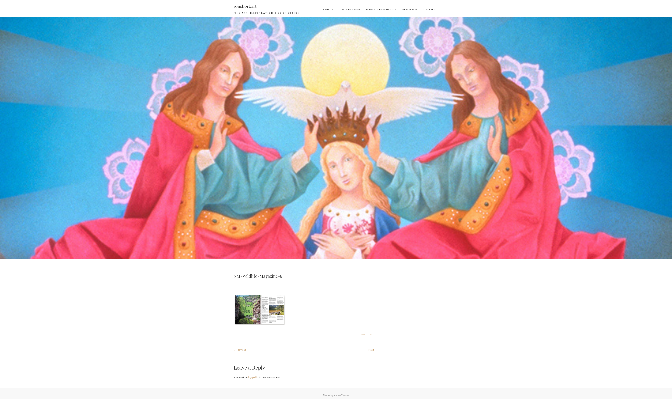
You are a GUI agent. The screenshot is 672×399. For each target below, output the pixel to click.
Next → (373, 349)
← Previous (240, 349)
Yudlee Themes (341, 395)
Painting (329, 9)
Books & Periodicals (381, 9)
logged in (253, 377)
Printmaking (351, 9)
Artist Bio (409, 9)
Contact (429, 9)
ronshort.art (245, 6)
